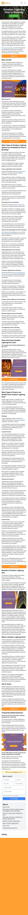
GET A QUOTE (14, 379)
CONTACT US (14, 56)
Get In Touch (6, 825)
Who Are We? (6, 807)
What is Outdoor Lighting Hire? (11, 823)
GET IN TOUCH (14, 16)
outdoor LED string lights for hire (12, 232)
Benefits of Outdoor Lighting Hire (11, 821)
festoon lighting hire (19, 171)
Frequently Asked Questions (10, 828)
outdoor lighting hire (9, 48)
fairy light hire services (17, 204)
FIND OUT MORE (14, 141)
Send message (14, 798)
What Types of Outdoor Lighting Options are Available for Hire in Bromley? (13, 810)
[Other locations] (21, 3)
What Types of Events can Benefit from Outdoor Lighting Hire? (13, 818)
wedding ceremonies (19, 420)
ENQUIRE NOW (14, 566)
